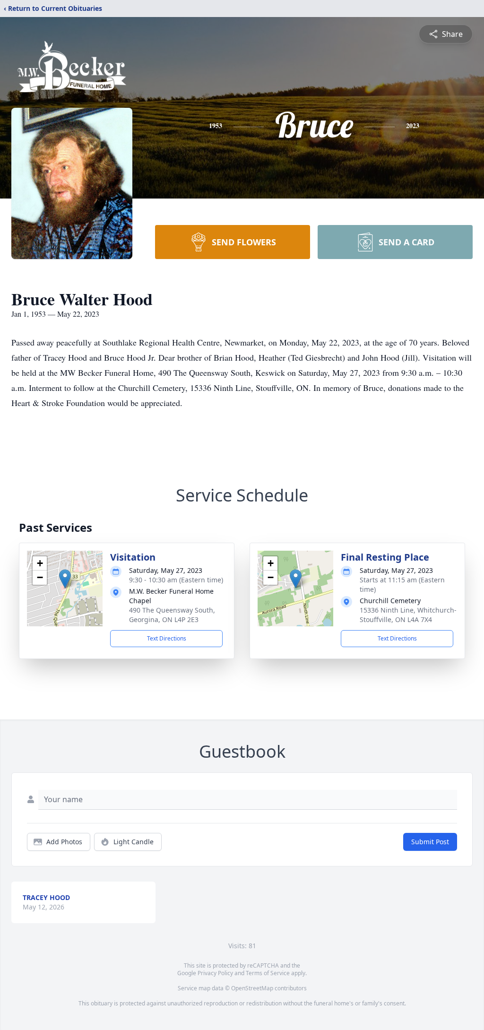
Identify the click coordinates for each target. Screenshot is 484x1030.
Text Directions (166, 638)
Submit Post (430, 841)
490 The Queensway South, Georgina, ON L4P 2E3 (172, 615)
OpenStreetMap (252, 988)
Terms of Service (268, 973)
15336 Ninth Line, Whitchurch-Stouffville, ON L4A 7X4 (408, 615)
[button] (65, 579)
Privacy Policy (215, 973)
